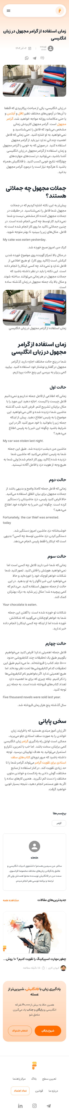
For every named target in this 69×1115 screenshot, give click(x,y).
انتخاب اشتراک (20, 1031)
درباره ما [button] (53, 1091)
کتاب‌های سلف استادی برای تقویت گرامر (38, 759)
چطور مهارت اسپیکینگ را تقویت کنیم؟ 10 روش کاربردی (36, 959)
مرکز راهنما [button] (19, 1079)
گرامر (25, 741)
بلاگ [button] (34, 1079)
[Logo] (60, 10)
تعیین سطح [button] (49, 1079)
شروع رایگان (48, 1031)
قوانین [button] (39, 1091)
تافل (21, 113)
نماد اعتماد (20, 1090)
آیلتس (11, 113)
